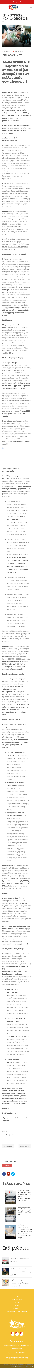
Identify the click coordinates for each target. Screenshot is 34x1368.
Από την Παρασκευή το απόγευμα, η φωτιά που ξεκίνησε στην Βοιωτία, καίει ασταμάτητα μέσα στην (25, 1231)
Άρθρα (17, 51)
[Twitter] (16, 2)
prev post (9, 1146)
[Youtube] (20, 2)
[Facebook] (13, 2)
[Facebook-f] (12, 1334)
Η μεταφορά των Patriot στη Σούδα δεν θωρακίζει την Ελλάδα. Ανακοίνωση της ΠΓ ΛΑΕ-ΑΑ (24, 1195)
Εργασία (21, 51)
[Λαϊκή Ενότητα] (13, 7)
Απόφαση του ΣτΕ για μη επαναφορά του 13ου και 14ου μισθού (24, 1211)
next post (24, 1146)
